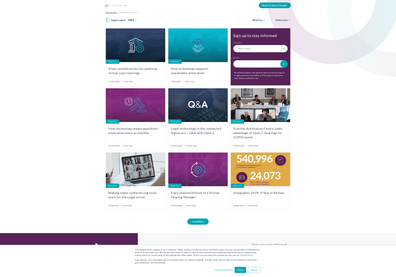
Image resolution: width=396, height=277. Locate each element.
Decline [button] (254, 270)
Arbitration (282, 20)
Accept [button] (240, 270)
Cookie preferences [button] (224, 270)
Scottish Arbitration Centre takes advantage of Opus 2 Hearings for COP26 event (257, 133)
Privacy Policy (246, 255)
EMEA (131, 20)
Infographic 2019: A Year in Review (258, 193)
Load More (198, 221)
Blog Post (257, 20)
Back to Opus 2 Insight (275, 5)
